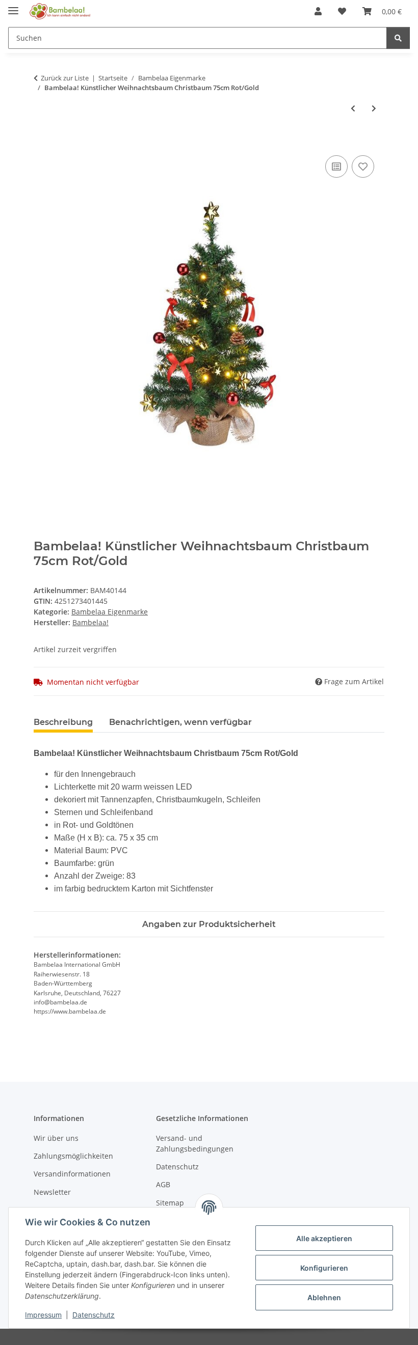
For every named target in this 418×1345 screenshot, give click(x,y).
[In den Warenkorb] (42, 141)
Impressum (43, 1314)
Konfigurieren (324, 1268)
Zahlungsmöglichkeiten (73, 1156)
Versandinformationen (72, 1174)
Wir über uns (56, 1138)
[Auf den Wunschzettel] (363, 166)
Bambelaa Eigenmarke (109, 612)
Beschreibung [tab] (63, 722)
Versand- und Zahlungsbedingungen (194, 1143)
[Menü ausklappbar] (13, 6)
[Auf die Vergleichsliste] (336, 166)
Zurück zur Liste (65, 77)
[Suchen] (398, 38)
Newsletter (52, 1192)
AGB (163, 1184)
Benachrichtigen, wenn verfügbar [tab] (180, 722)
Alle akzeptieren (324, 1238)
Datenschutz (93, 1314)
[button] (318, 11)
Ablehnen (324, 1297)
